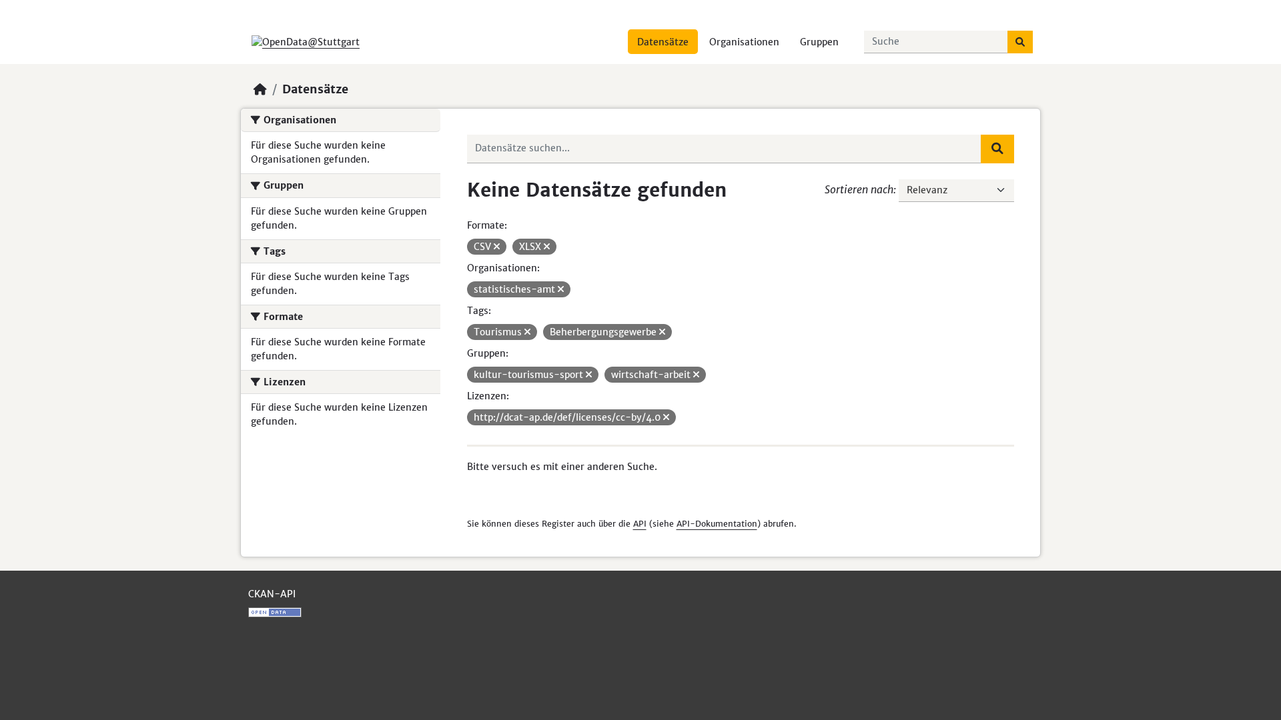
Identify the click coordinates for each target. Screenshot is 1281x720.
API (640, 524)
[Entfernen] (497, 247)
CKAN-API (272, 594)
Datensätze (663, 42)
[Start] (260, 89)
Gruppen (819, 42)
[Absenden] (1020, 42)
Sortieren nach (859, 189)
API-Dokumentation (717, 524)
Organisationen (744, 42)
